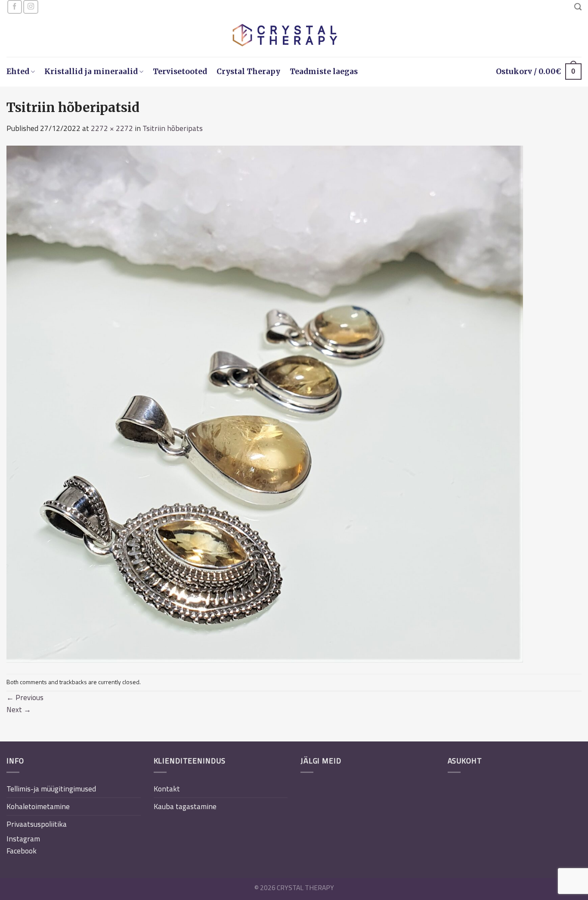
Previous (24, 697)
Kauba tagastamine (185, 806)
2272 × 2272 (112, 128)
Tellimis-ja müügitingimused (51, 788)
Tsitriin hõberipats (172, 128)
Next (18, 709)
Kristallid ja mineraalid (91, 71)
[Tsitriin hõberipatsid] (264, 403)
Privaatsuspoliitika (36, 824)
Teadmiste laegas (324, 71)
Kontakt (167, 788)
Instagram (23, 838)
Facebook (21, 850)
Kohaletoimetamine (38, 806)
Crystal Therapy (248, 71)
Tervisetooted (180, 71)
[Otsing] (578, 6)
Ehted (17, 71)
